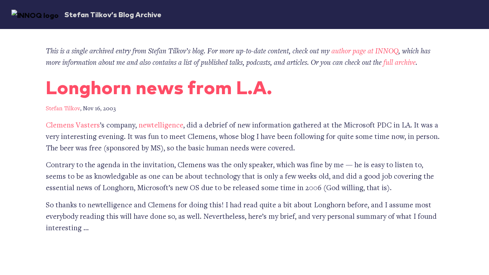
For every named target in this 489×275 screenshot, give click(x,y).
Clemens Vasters (73, 126)
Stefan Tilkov (63, 109)
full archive (399, 63)
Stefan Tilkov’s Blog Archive (112, 14)
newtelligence (161, 126)
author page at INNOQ (364, 52)
